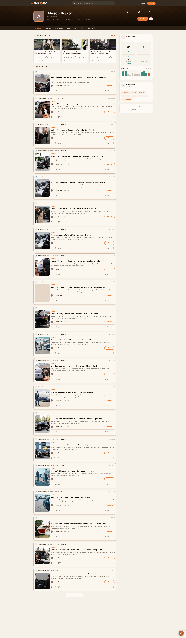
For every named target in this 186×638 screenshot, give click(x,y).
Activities (38, 28)
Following (91, 28)
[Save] (113, 90)
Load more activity (75, 595)
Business (53, 75)
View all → (113, 35)
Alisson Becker (58, 85)
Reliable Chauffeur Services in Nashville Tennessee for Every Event (76, 550)
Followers (78, 28)
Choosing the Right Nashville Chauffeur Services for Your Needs (75, 574)
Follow (144, 19)
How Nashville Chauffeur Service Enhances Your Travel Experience (76, 419)
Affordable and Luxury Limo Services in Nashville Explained (74, 366)
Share (108, 90)
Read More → (109, 85)
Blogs (68, 28)
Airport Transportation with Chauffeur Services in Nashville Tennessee (78, 287)
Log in (143, 3)
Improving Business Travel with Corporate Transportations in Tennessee (78, 77)
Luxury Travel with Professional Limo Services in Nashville (73, 209)
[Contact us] (181, 633)
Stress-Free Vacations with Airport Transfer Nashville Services (75, 340)
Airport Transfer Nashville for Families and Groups (70, 497)
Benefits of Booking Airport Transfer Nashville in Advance (73, 392)
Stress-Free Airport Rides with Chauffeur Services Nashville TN (75, 314)
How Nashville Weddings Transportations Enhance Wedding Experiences (78, 523)
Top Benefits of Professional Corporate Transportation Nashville (75, 261)
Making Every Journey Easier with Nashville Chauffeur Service (74, 130)
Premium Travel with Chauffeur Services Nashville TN (71, 235)
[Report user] (151, 18)
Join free (151, 3)
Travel (53, 101)
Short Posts (59, 28)
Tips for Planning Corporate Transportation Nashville (71, 104)
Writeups (48, 28)
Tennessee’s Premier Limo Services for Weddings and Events (74, 445)
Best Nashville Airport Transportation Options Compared (73, 471)
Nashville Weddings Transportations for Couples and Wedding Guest (77, 156)
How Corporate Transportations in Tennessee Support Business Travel (78, 182)
